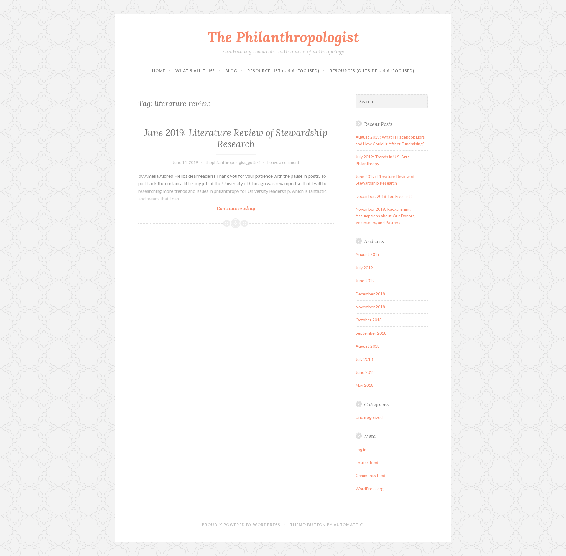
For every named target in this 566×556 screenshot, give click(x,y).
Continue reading (249, 208)
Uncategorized (369, 417)
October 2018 (369, 319)
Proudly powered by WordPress (241, 524)
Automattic (348, 524)
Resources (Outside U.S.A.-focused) (372, 70)
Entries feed (367, 462)
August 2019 (368, 254)
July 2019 (364, 267)
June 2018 (365, 372)
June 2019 (365, 280)
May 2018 (365, 385)
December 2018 (370, 293)
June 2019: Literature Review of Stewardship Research (236, 138)
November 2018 (370, 306)
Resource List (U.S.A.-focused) (283, 70)
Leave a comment (283, 162)
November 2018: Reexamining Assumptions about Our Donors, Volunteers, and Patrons (385, 216)
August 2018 (368, 345)
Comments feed (370, 475)
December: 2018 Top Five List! (384, 196)
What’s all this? (195, 70)
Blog (231, 70)
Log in (361, 449)
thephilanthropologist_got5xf (232, 162)
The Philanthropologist (283, 37)
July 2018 (364, 359)
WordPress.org (370, 488)
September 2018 (371, 332)
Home (158, 70)
